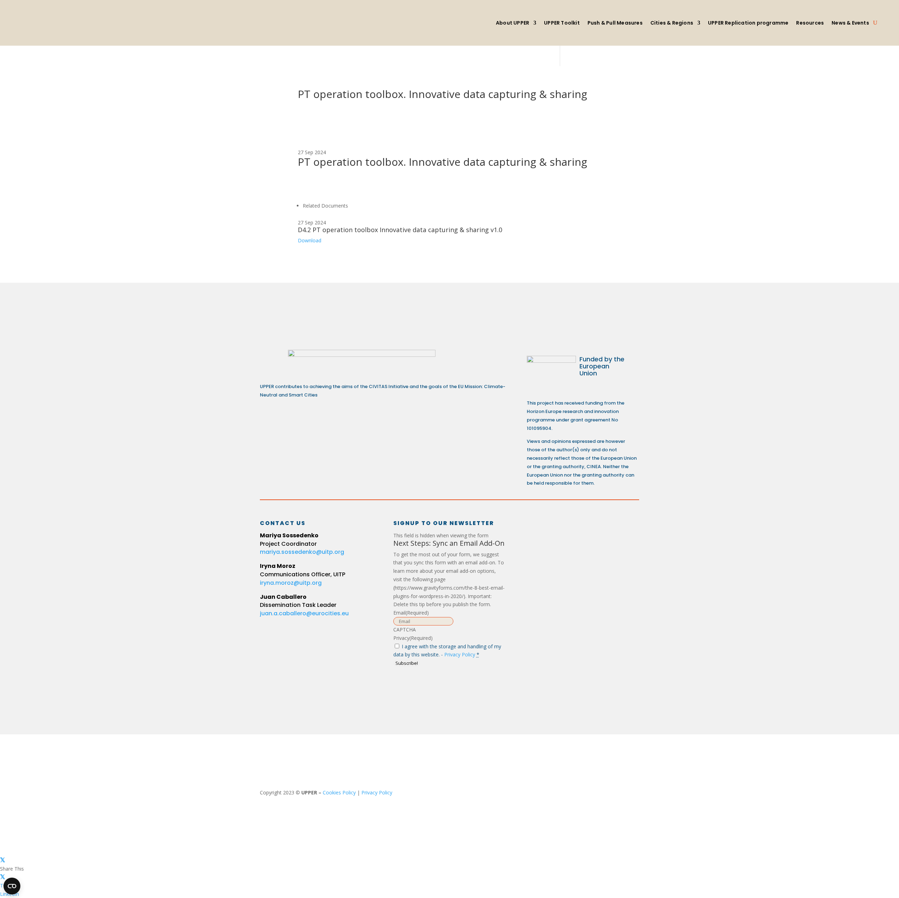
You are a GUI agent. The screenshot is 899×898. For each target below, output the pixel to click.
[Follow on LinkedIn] (538, 529)
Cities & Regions (671, 22)
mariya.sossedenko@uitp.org (302, 552)
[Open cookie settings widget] (12, 886)
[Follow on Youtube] (588, 529)
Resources (810, 22)
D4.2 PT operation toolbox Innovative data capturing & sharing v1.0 (400, 229)
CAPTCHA (404, 629)
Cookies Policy (339, 792)
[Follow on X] (563, 529)
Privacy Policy (459, 654)
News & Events (850, 22)
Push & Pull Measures (615, 22)
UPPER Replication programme (748, 22)
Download (309, 240)
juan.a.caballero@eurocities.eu (304, 613)
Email (411, 612)
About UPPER (512, 22)
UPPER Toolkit (562, 22)
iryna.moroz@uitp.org (291, 583)
